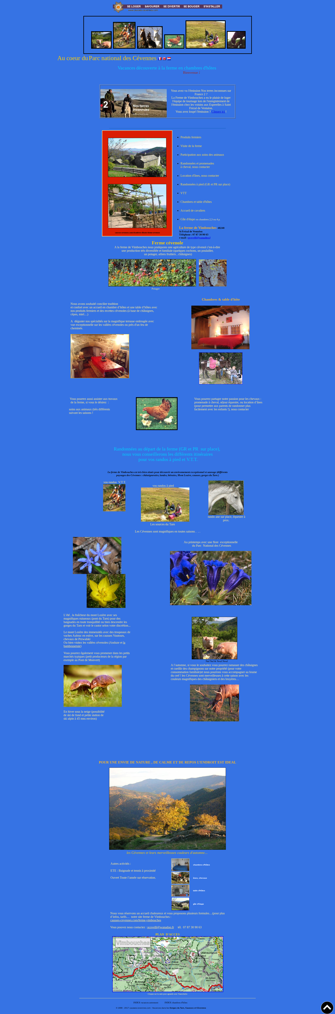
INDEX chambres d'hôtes (176, 1002)
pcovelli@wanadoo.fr (160, 927)
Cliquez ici (218, 111)
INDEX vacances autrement (145, 1002)
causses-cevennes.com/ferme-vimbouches (135, 920)
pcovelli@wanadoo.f (199, 237)
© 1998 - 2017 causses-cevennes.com (133, 1008)
